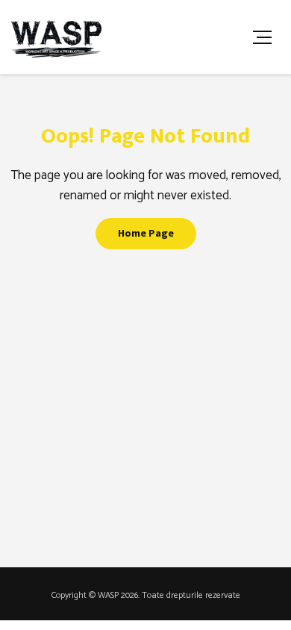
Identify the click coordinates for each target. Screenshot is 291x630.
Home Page (146, 233)
